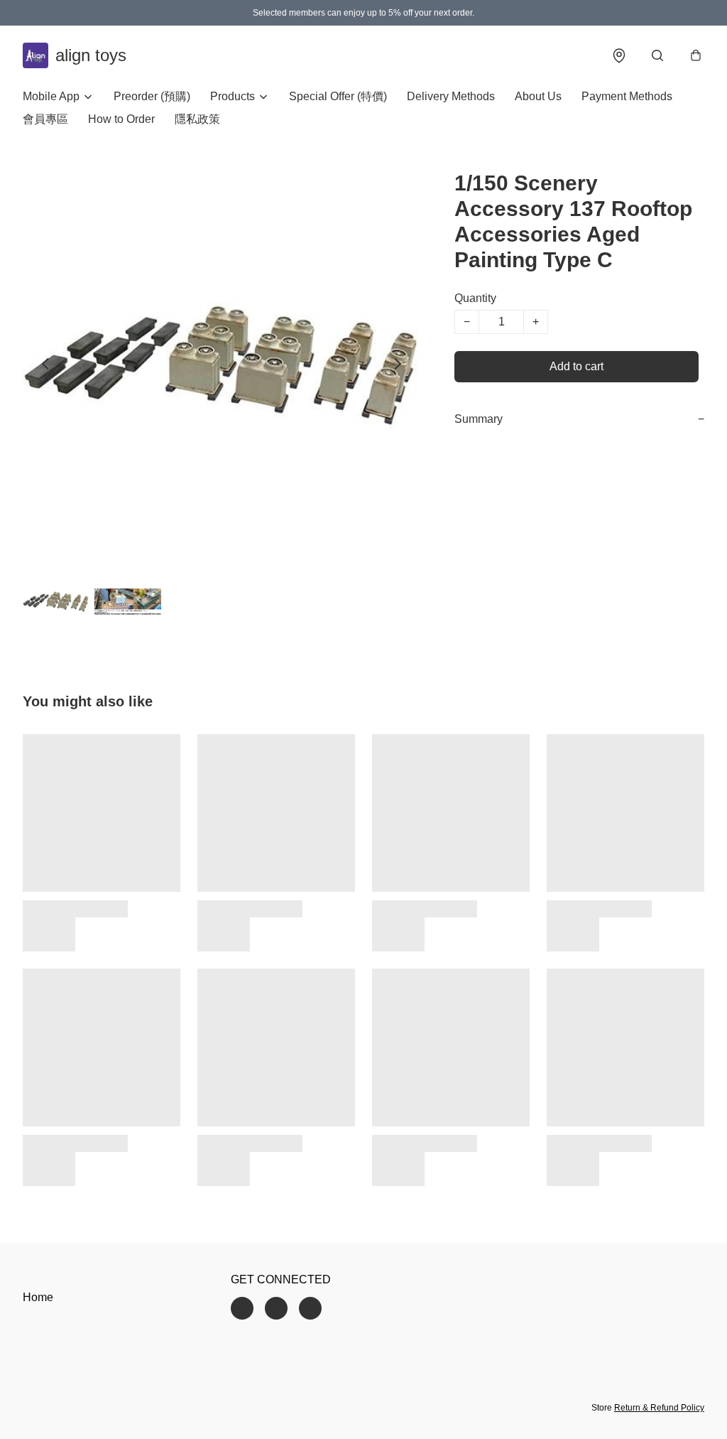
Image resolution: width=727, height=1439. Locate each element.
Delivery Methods (451, 96)
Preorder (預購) (152, 96)
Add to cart (576, 366)
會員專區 (45, 119)
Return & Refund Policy (659, 1408)
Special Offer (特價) (338, 96)
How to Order (121, 119)
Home (38, 1297)
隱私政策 (197, 119)
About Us (538, 96)
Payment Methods (626, 96)
